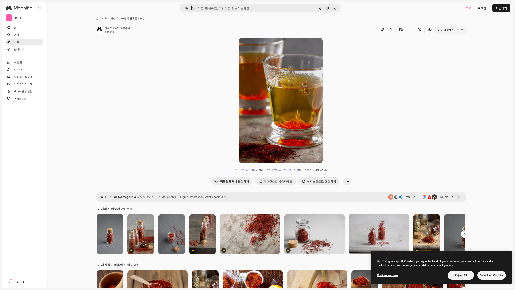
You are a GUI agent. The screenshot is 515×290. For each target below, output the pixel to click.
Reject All (461, 275)
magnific (109, 31)
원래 (262, 45)
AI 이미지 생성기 (244, 169)
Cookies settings (387, 275)
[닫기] (458, 197)
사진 (113, 18)
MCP (408, 197)
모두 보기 (126, 209)
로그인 (482, 8)
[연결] (9, 282)
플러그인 (444, 197)
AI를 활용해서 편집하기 (234, 181)
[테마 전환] (23, 282)
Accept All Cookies (492, 275)
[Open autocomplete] (185, 8)
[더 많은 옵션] (410, 30)
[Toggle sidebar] (39, 8)
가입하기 (501, 8)
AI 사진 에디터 (291, 169)
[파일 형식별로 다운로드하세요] (462, 30)
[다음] (464, 234)
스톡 (104, 18)
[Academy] (16, 282)
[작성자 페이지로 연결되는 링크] (99, 30)
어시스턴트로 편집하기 (321, 181)
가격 (469, 8)
